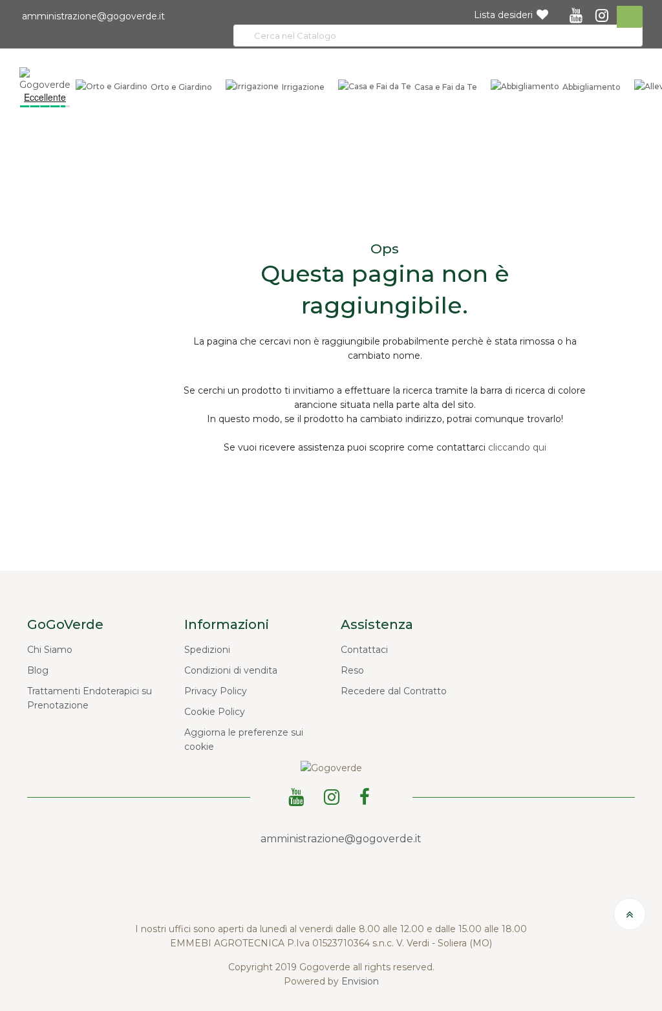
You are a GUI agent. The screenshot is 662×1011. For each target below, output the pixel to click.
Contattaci (364, 649)
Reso (352, 670)
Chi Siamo (49, 649)
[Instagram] (334, 795)
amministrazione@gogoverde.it (92, 16)
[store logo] (44, 79)
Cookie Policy (214, 712)
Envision (360, 981)
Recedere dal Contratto (394, 691)
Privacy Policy (215, 691)
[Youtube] (298, 795)
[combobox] (438, 36)
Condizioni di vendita (230, 670)
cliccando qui (517, 447)
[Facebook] (366, 795)
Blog (37, 670)
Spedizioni (207, 649)
